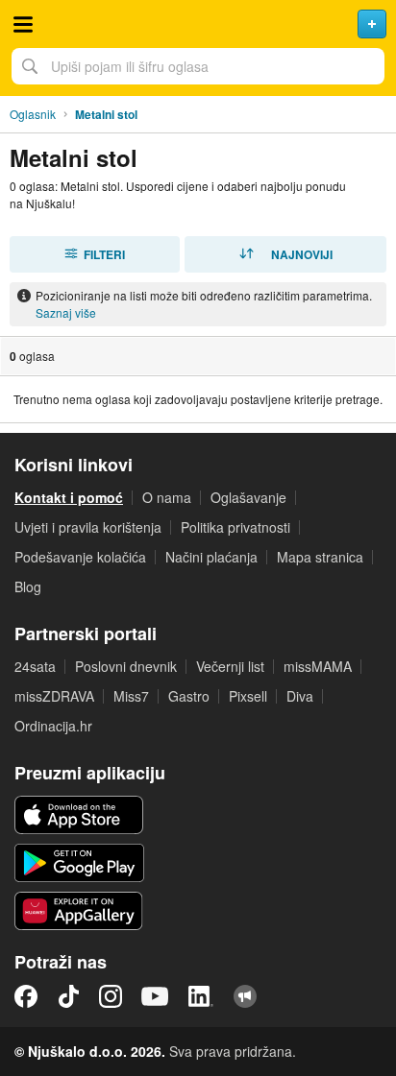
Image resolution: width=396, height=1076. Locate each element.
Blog (27, 586)
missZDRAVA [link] (54, 695)
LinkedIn (200, 996)
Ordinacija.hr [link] (53, 725)
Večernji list (230, 666)
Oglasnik (33, 114)
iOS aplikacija (79, 815)
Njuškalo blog (245, 996)
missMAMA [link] (318, 666)
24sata (35, 666)
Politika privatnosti (235, 527)
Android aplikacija (79, 863)
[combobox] (198, 66)
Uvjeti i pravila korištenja (87, 527)
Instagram (110, 996)
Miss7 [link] (131, 695)
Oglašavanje (248, 497)
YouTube (154, 996)
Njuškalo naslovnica (198, 24)
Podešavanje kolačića (80, 556)
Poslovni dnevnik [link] (126, 666)
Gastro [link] (189, 695)
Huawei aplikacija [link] (79, 911)
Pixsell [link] (248, 695)
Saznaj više (66, 312)
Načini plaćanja (211, 556)
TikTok (68, 996)
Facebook (25, 996)
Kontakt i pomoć (68, 497)
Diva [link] (299, 695)
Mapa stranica (320, 556)
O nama (166, 497)
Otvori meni (23, 24)
